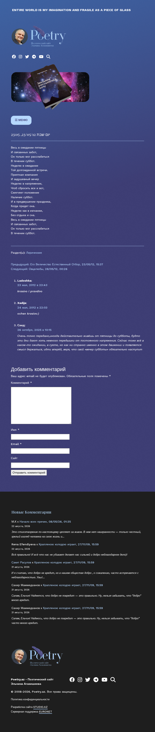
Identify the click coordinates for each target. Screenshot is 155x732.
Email (16, 444)
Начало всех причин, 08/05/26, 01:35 (45, 521)
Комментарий (21, 382)
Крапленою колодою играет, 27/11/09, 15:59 (69, 544)
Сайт (14, 458)
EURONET (45, 711)
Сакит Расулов (21, 562)
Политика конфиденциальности (30, 699)
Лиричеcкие (34, 252)
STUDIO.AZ (40, 706)
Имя (15, 429)
